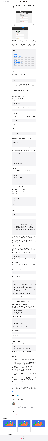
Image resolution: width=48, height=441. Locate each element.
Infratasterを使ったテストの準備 (18, 54)
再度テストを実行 (16, 64)
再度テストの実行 (16, 60)
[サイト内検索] (44, 1)
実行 (14, 58)
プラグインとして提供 (21, 385)
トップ (4, 434)
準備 (14, 52)
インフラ (18, 399)
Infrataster (27, 24)
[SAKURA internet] (6, 1)
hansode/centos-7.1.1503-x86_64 (20, 206)
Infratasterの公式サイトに (16, 73)
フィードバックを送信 (15, 414)
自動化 (22, 399)
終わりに (15, 66)
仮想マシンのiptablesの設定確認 (18, 62)
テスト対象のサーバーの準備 (17, 56)
